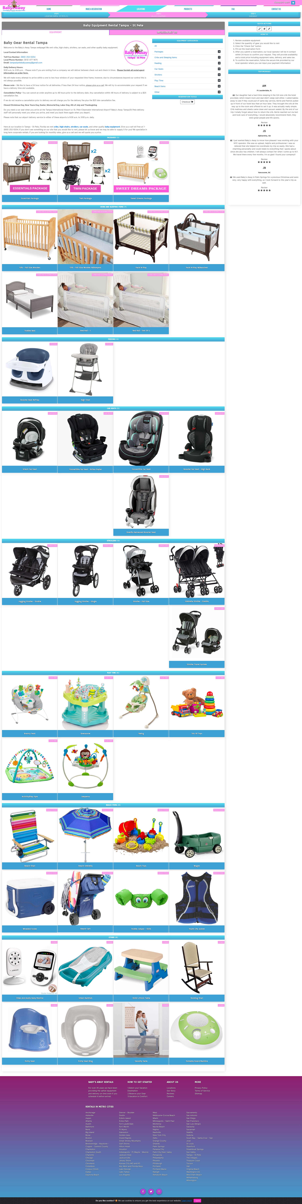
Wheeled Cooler (30, 929)
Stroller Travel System (197, 664)
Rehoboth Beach (160, 1175)
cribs (56, 127)
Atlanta (89, 1121)
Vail (188, 1166)
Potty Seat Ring (85, 1061)
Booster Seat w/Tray (29, 400)
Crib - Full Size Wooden (29, 268)
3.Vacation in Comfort (137, 1096)
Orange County (159, 1141)
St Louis (190, 1143)
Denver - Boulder (126, 1112)
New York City (159, 1135)
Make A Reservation (94, 8)
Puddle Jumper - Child (141, 929)
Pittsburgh (157, 1163)
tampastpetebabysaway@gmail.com (26, 62)
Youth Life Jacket (197, 929)
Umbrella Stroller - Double (196, 601)
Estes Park (124, 1121)
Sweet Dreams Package (141, 198)
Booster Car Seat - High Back (197, 469)
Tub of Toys (196, 734)
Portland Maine (159, 1169)
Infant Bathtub (85, 998)
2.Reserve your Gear (137, 1093)
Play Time (187, 80)
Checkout (186, 102)
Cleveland (90, 1163)
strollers (75, 127)
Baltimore (90, 1127)
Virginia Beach (192, 1169)
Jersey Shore (125, 1160)
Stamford (190, 1146)
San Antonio (191, 1115)
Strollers (187, 75)
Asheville (89, 1115)
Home (49, 8)
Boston (89, 1138)
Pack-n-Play (141, 268)
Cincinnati (90, 1160)
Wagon (197, 866)
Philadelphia (158, 1158)
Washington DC (193, 1172)
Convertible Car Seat (141, 469)
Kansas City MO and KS (129, 1163)
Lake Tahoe (124, 1172)
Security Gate (141, 1061)
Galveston (123, 1132)
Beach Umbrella (85, 866)
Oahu (155, 1138)
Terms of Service (202, 1091)
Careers (170, 1096)
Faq (233, 8)
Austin (88, 1124)
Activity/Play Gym (30, 797)
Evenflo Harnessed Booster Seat (141, 532)
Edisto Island (125, 1118)
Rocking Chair (197, 998)
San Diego (191, 1118)
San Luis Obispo (193, 1124)
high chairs (65, 127)
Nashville (157, 1132)
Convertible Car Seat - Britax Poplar (85, 469)
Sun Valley (191, 1152)
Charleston (90, 1149)
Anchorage (90, 1112)
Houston (123, 1149)
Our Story (171, 1091)
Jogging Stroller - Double (29, 601)
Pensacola (157, 1155)
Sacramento (191, 1112)
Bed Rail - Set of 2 (141, 331)
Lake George (125, 1169)
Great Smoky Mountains (130, 1141)
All (156, 46)
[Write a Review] (269, 29)
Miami (155, 1118)
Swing (141, 734)
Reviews (170, 1093)
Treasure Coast (193, 1160)
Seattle (189, 1132)
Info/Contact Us (167, 32)
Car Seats (187, 69)
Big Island (90, 1132)
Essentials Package (29, 198)
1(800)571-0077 (282, 2)
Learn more (187, 1200)
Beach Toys (141, 866)
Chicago (89, 1158)
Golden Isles (124, 1135)
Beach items (187, 86)
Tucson (189, 1163)
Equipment (55, 32)
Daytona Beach (92, 1175)
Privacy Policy (201, 1088)
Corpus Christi (92, 1169)
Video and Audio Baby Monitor (29, 998)
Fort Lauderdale (126, 1124)
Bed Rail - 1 (85, 331)
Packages (187, 51)
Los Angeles (124, 1175)
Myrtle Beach (159, 1127)
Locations (141, 8)
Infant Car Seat (30, 469)
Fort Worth (124, 1127)
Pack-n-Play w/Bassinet (197, 268)
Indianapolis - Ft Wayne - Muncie (133, 1152)
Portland (156, 1166)
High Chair (85, 400)
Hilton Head (124, 1146)
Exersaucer (85, 734)
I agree (197, 1201)
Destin (122, 1115)
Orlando (156, 1143)
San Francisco (192, 1121)
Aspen (88, 1118)
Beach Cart (85, 929)
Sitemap (198, 1093)
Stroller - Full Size (141, 601)
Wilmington (191, 1180)
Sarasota (190, 1127)
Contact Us (276, 8)
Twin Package (85, 198)
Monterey (157, 1124)
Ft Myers (123, 1129)
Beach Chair (29, 866)
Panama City (158, 1149)
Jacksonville (124, 1158)
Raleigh (156, 1172)
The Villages (191, 1158)
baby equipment (112, 127)
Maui (155, 1112)
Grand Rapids (125, 1138)
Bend (88, 1129)
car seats (84, 127)
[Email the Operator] (264, 29)
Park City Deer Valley (162, 1152)
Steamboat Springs (194, 1149)
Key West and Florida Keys (131, 1166)
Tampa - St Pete (193, 1155)
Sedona (189, 1135)
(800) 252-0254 (28, 57)
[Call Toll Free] (259, 29)
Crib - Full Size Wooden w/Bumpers (85, 268)
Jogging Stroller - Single (85, 601)
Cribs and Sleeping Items (187, 57)
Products (188, 8)
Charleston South (93, 1152)
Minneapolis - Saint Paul (163, 1121)
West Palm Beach (194, 1175)
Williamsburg (192, 1177)
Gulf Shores (124, 1143)
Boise (88, 1135)
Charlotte (90, 1155)
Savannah (190, 1129)
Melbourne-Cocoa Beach (164, 1115)
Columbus (90, 1166)
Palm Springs (158, 1146)
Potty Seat (30, 1061)
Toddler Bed (29, 331)
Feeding (187, 63)
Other (187, 92)
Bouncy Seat (29, 734)
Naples (156, 1129)
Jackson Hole (125, 1155)
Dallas (88, 1172)
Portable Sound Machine (197, 1061)
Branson (89, 1141)
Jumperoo (85, 797)
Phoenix (156, 1160)
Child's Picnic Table (141, 998)
